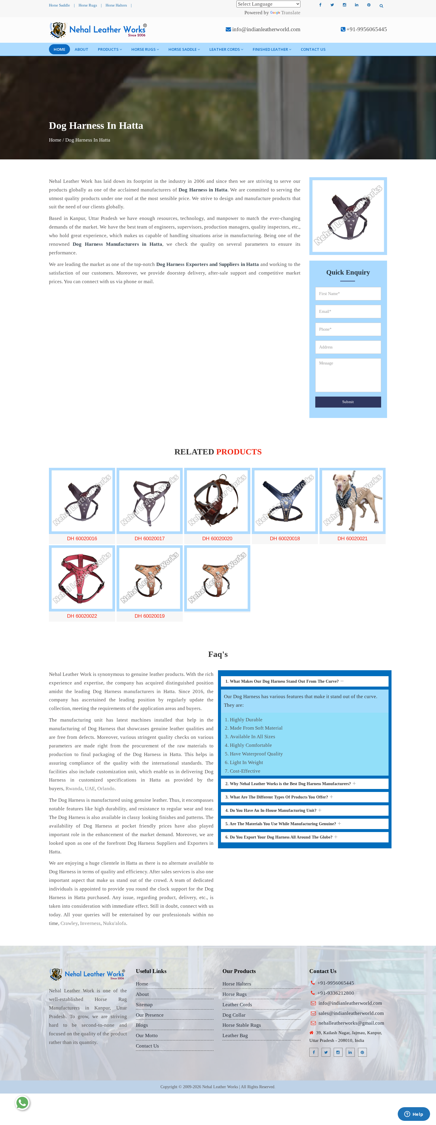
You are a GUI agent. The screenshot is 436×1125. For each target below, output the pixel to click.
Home (59, 49)
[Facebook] (320, 5)
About (81, 49)
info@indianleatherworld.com (266, 29)
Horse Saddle (59, 5)
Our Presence (150, 1015)
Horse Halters (116, 5)
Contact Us (313, 49)
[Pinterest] (368, 5)
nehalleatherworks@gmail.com (351, 1023)
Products (108, 49)
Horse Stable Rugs (241, 1025)
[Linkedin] (356, 5)
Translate (290, 12)
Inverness (90, 923)
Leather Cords (224, 49)
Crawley (69, 923)
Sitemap (144, 1004)
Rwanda (74, 788)
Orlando (105, 788)
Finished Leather (270, 49)
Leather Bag (235, 1035)
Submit (348, 402)
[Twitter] (332, 5)
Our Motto (147, 1035)
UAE (90, 788)
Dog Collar (234, 1015)
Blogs (142, 1025)
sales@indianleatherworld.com (351, 1013)
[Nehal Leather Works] (99, 30)
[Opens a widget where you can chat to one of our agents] (413, 1114)
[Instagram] (344, 5)
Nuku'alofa (114, 923)
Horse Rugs (88, 5)
